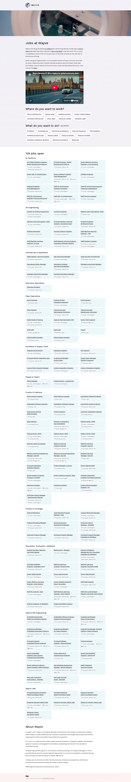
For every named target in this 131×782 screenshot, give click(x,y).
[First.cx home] (27, 776)
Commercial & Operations (60, 131)
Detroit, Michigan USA (34, 114)
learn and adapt (56, 51)
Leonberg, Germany (64, 114)
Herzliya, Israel (49, 114)
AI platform (49, 49)
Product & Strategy (84, 135)
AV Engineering (43, 131)
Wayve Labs (75, 140)
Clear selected (65, 125)
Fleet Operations (95, 131)
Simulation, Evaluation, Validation (38, 140)
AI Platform (30, 131)
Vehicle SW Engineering (60, 140)
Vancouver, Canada (65, 118)
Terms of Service (46, 778)
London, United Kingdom (82, 114)
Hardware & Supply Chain (35, 135)
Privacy (52, 778)
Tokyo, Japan (51, 118)
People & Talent (53, 135)
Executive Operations (79, 131)
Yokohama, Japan (80, 118)
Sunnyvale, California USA (35, 118)
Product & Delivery (68, 135)
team (35, 68)
